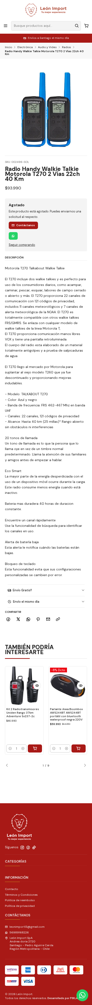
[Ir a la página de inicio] (46, 10)
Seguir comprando (22, 245)
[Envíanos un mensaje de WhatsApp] (82, 995)
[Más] (37, 685)
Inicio (8, 47)
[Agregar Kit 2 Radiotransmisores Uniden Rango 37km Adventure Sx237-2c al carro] (35, 748)
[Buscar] (77, 26)
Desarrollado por (64, 998)
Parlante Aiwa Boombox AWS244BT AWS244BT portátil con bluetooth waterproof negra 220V (66, 714)
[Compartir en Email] (48, 619)
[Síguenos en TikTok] (34, 847)
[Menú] (6, 25)
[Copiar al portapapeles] (58, 619)
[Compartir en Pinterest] (38, 619)
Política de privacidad (20, 906)
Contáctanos (25, 225)
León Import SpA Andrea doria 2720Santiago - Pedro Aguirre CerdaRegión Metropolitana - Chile (31, 943)
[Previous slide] (8, 765)
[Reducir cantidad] (10, 748)
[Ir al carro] (86, 25)
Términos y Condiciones (21, 895)
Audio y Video (47, 47)
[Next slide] (83, 765)
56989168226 (19, 932)
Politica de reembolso (20, 900)
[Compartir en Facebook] (8, 619)
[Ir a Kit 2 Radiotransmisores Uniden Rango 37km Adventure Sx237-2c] (24, 685)
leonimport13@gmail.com (27, 927)
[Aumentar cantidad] (22, 748)
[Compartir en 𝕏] (18, 619)
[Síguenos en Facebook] (28, 847)
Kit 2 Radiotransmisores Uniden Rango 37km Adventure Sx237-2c (22, 712)
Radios (66, 47)
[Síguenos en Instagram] (22, 847)
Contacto (11, 889)
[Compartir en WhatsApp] (28, 619)
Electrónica (25, 47)
